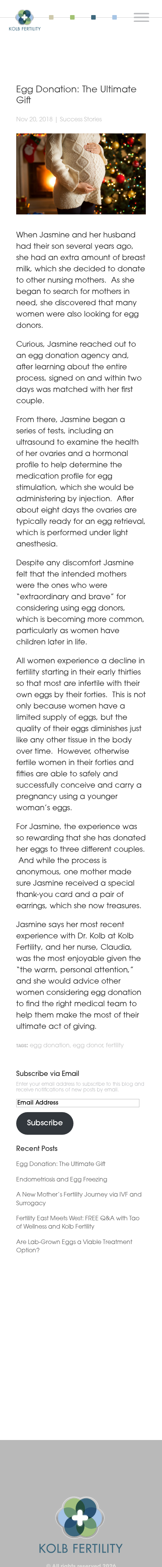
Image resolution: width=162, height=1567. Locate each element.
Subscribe (45, 1123)
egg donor (88, 1046)
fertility (115, 1046)
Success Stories (81, 120)
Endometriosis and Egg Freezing (61, 1180)
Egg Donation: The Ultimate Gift (60, 1164)
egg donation (50, 1046)
